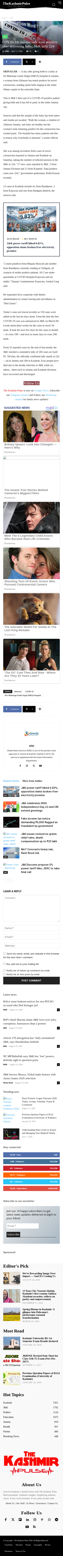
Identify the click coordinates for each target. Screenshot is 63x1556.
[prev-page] (5, 880)
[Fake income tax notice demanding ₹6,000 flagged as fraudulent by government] (11, 822)
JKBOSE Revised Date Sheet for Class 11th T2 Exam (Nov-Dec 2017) (40, 1358)
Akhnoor (18, 691)
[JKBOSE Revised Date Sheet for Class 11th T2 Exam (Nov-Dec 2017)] (11, 1361)
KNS (5, 1028)
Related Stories (11, 781)
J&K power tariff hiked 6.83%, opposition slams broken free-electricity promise (40, 791)
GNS (7, 51)
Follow (54, 1161)
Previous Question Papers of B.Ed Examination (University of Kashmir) (41, 1376)
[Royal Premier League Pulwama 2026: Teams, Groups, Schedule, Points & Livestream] (11, 1103)
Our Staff (20, 1503)
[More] (40, 62)
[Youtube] (41, 766)
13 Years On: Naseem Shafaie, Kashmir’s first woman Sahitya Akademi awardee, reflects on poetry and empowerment (39, 1295)
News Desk (8, 1082)
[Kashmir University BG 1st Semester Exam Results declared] (11, 1343)
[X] (35, 766)
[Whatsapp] (49, 1520)
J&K (11, 17)
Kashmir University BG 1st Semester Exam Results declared (40, 1340)
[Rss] (34, 1527)
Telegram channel (19, 395)
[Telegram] (56, 1520)
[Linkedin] (27, 1520)
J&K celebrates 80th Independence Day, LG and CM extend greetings (39, 807)
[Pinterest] (42, 1520)
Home (4, 17)
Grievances (41, 1503)
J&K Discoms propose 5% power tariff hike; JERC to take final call (40, 868)
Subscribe (53, 1188)
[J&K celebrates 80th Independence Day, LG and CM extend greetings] (11, 806)
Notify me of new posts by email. (23, 974)
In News (30, 1503)
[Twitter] (13, 1520)
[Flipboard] (20, 1520)
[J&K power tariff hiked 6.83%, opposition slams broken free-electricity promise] (11, 791)
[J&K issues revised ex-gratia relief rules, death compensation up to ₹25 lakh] (11, 842)
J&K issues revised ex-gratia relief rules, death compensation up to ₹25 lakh (39, 837)
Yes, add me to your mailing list (22, 964)
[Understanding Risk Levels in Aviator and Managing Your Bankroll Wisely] (11, 1134)
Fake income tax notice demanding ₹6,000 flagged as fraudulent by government (39, 822)
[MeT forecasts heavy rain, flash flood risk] (11, 853)
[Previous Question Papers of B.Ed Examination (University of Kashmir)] (11, 1118)
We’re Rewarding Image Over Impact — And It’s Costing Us (39, 1275)
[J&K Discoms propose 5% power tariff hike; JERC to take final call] (11, 868)
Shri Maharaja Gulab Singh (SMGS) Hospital (23, 695)
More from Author (32, 781)
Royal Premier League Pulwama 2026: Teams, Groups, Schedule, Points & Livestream (39, 1101)
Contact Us (53, 1503)
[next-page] (10, 880)
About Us (10, 1503)
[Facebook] (21, 766)
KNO (5, 1009)
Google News (41, 390)
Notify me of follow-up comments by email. (28, 970)
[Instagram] (28, 766)
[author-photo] (31, 741)
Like (56, 1155)
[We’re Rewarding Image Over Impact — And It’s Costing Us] (11, 1278)
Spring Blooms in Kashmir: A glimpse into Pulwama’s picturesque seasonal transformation (38, 1313)
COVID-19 (29, 691)
